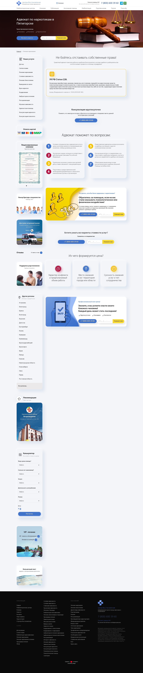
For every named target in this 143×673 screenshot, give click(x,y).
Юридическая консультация (78, 637)
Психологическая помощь (51, 653)
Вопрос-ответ (74, 623)
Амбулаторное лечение (26, 96)
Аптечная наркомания (77, 626)
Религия (73, 614)
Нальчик (21, 359)
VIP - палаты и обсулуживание (28, 536)
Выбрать (21, 465)
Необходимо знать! (76, 635)
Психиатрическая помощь (51, 651)
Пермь (21, 375)
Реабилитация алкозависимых (52, 612)
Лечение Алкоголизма (26, 80)
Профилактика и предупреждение (80, 630)
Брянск (21, 311)
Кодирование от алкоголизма (52, 628)
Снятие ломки (23, 68)
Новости (19, 612)
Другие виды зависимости (78, 610)
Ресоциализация (24, 100)
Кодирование (23, 92)
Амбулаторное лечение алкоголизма (54, 635)
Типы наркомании (76, 628)
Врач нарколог (24, 88)
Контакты (19, 614)
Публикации (55, 8)
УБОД (18, 644)
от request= (75, 661)
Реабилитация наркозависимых (25, 635)
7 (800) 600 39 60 (110, 3)
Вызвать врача (27, 38)
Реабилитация (86, 8)
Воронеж (22, 319)
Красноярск (23, 347)
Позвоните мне (61, 38)
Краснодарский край (25, 343)
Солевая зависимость (26, 76)
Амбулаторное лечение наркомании (54, 633)
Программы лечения (22, 642)
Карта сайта (74, 644)
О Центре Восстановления (24, 621)
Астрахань (22, 303)
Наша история (20, 619)
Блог (72, 642)
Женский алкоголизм (49, 621)
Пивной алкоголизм (49, 619)
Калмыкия (22, 335)
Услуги (20, 479)
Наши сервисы (20, 617)
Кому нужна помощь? (24, 461)
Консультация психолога (27, 116)
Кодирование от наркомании (52, 631)
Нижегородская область (27, 363)
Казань (21, 331)
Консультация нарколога (27, 112)
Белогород (22, 307)
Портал (113, 8)
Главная (19, 51)
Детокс (21, 64)
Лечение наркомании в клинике (25, 639)
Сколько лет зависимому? (26, 470)
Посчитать (29, 514)
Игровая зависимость (26, 104)
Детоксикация (20, 630)
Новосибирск (23, 367)
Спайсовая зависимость (50, 606)
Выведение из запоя (25, 84)
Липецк (21, 355)
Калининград (23, 339)
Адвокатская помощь (26, 108)
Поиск (123, 8)
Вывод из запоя (48, 624)
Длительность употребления (27, 488)
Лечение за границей (28, 539)
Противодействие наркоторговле (80, 619)
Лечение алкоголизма (77, 607)
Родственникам (101, 8)
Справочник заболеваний (78, 639)
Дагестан (22, 323)
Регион (20, 497)
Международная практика (78, 621)
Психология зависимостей (78, 632)
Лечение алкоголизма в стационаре (53, 615)
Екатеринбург (23, 327)
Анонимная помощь (70, 8)
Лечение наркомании (29, 51)
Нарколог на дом (48, 626)
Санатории (47, 655)
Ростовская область (25, 379)
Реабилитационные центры (26, 8)
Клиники (43, 8)
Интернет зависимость (50, 640)
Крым (21, 351)
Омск (20, 371)
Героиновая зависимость (50, 608)
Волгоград (22, 315)
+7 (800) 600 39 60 (86, 120)
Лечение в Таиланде (49, 610)
